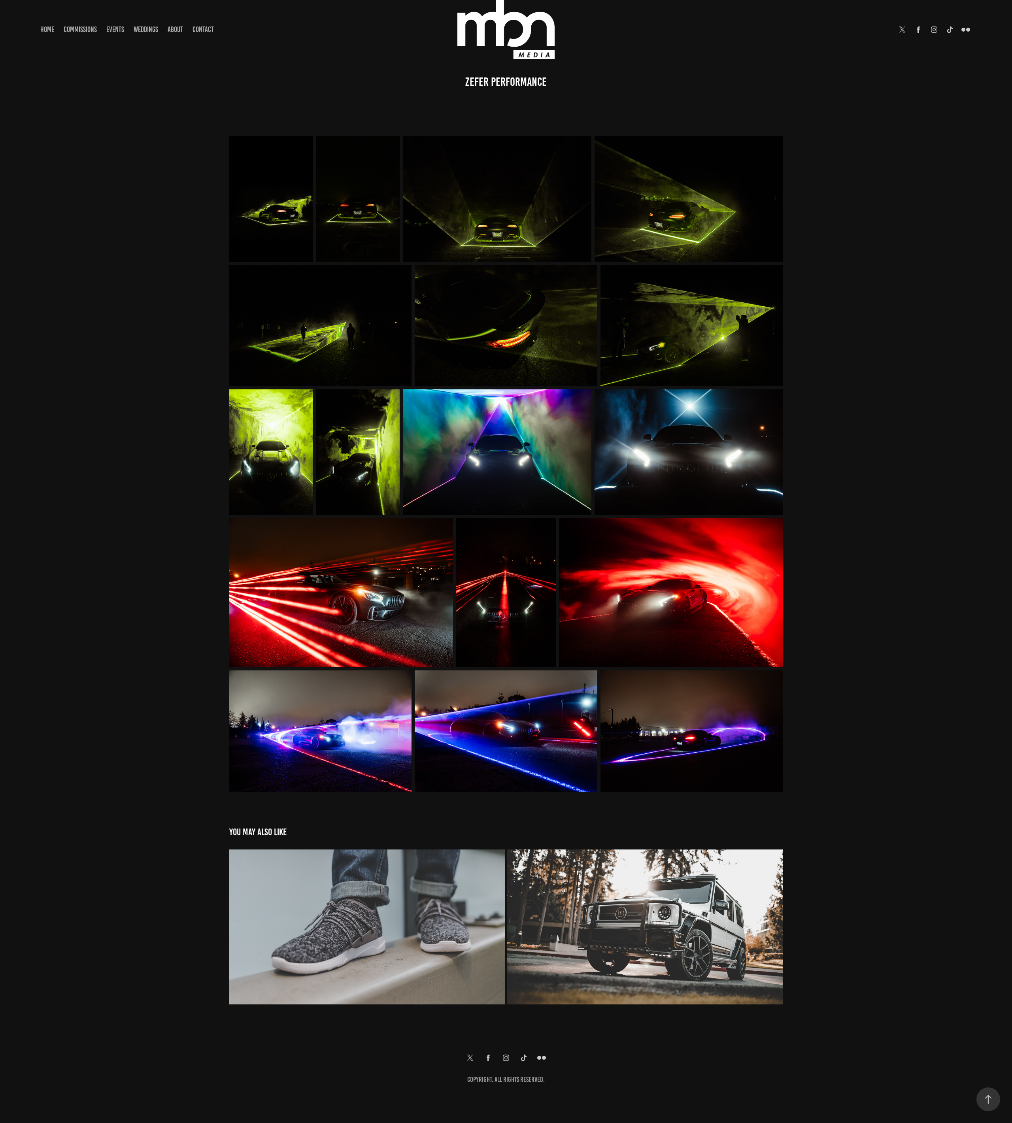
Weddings (146, 29)
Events (115, 29)
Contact (203, 29)
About (175, 29)
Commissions (80, 29)
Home (47, 29)
